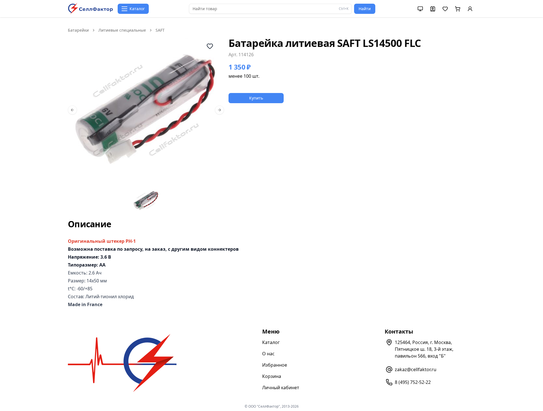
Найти (365, 8)
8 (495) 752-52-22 (413, 382)
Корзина (271, 376)
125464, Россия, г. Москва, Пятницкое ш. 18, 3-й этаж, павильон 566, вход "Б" (424, 349)
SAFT (160, 30)
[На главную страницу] (90, 8)
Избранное (274, 365)
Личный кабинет (280, 387)
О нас (268, 354)
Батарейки (78, 30)
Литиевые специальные (122, 30)
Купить (256, 98)
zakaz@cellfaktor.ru (415, 369)
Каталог (271, 342)
